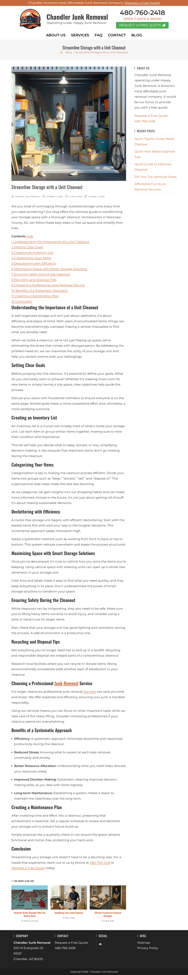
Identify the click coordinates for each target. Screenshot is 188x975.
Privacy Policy (147, 948)
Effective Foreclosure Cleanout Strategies (108, 914)
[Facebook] (100, 944)
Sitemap (143, 943)
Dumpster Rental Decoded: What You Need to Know (29, 914)
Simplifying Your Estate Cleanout (69, 912)
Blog (136, 35)
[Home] (61, 52)
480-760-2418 (142, 13)
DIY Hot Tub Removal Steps (155, 177)
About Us (56, 35)
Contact (117, 35)
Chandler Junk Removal (77, 17)
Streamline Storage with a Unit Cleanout (101, 52)
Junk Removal (66, 683)
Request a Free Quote (28, 868)
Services (80, 35)
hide (29, 236)
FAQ (98, 35)
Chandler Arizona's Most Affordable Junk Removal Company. (94, 3)
